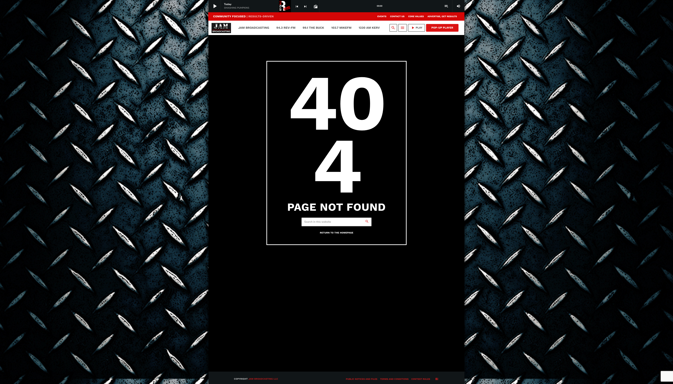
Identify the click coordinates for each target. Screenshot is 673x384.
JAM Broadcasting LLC (263, 379)
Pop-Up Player (442, 27)
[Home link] (221, 28)
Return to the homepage (336, 233)
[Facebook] (436, 379)
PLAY (417, 28)
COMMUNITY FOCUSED (243, 16)
